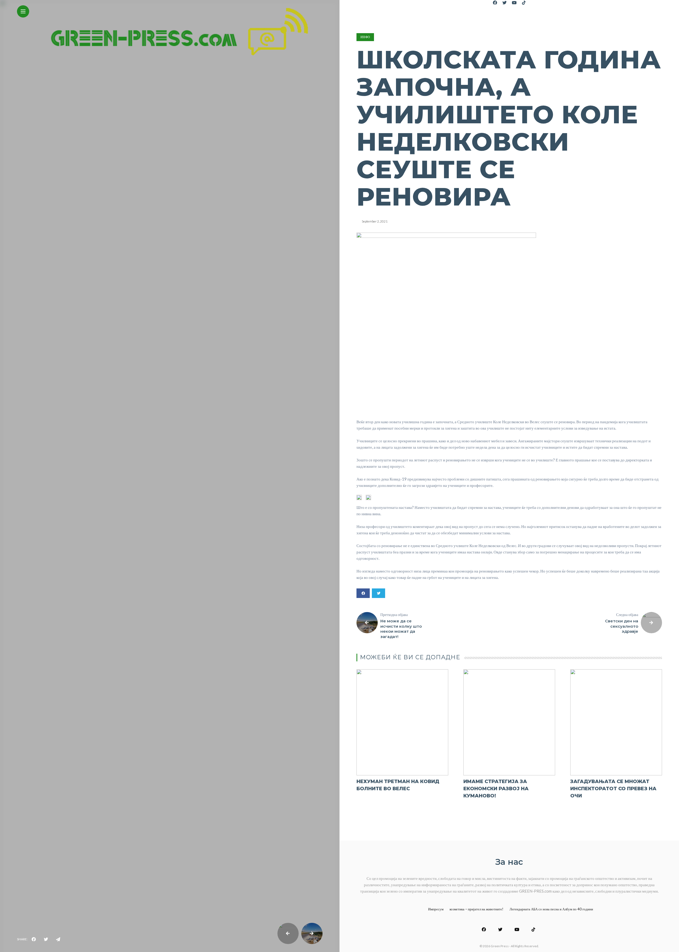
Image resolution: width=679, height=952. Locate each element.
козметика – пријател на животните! (476, 909)
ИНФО (365, 37)
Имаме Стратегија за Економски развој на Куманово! (496, 789)
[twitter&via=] (46, 939)
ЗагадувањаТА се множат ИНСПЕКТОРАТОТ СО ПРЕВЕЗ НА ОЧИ (613, 789)
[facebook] (34, 939)
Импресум (435, 909)
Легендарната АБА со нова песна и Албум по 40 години (551, 909)
